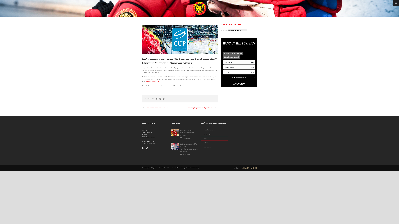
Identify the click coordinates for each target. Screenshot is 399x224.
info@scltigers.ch (149, 143)
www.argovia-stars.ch (152, 81)
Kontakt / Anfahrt (209, 130)
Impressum (207, 147)
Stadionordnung (180, 168)
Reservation (207, 134)
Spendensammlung (192, 168)
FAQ (168, 168)
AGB (172, 168)
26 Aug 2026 (186, 154)
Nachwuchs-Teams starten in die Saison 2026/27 (187, 132)
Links (205, 138)
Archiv (206, 143)
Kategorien (224, 30)
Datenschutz (162, 168)
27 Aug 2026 (186, 138)
